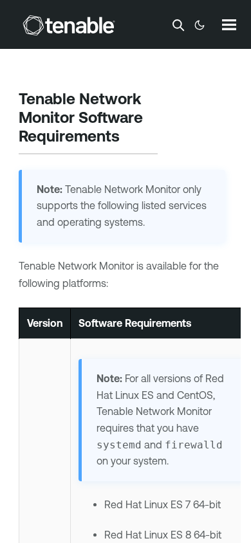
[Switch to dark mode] (199, 25)
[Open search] (178, 25)
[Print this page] (130, 137)
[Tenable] (69, 25)
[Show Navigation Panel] (229, 24)
